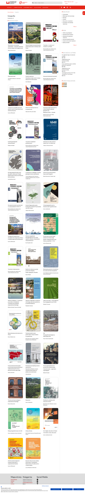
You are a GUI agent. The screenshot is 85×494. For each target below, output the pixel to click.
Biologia (64, 17)
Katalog (9, 7)
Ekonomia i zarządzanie (68, 20)
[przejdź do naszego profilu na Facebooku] (61, 7)
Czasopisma (45, 7)
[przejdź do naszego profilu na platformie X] (70, 7)
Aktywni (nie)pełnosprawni (68, 39)
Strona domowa (11, 12)
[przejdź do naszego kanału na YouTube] (64, 7)
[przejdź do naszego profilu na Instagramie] (67, 7)
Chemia (64, 19)
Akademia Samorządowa (68, 34)
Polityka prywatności (45, 485)
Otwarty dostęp (18, 7)
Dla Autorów (37, 7)
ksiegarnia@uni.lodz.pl (27, 482)
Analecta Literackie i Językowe (69, 40)
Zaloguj (66, 3)
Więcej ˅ (75, 26)
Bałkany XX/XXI (66, 42)
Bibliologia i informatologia (68, 16)
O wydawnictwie (28, 7)
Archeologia (65, 14)
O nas (12, 482)
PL (76, 2)
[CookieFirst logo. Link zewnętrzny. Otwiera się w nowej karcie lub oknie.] (1, 486)
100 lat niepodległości (67, 32)
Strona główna (14, 479)
